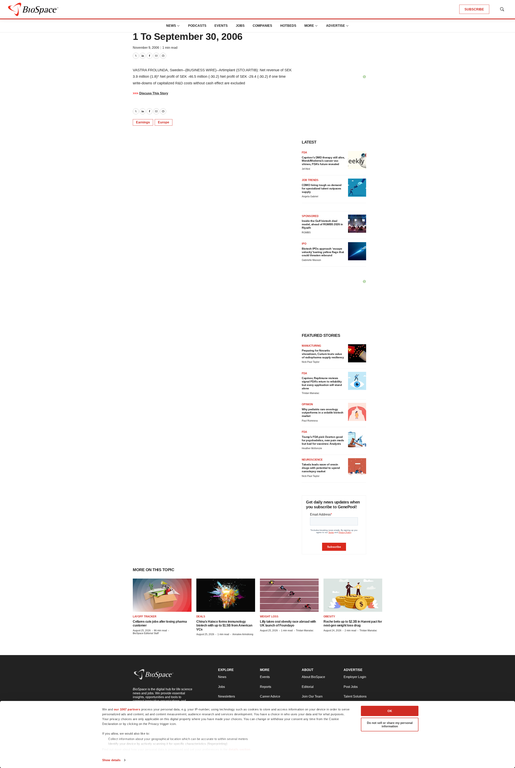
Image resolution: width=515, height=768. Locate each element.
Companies (262, 25)
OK (389, 711)
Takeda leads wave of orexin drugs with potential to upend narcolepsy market (321, 468)
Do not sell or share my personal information (390, 724)
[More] (178, 25)
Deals (200, 616)
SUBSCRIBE (474, 9)
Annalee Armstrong (242, 634)
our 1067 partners (127, 709)
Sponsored (310, 216)
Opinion (307, 404)
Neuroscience (312, 459)
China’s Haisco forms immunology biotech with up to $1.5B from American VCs (224, 625)
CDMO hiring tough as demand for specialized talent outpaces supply (322, 188)
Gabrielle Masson (311, 260)
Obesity (329, 616)
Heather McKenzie (312, 448)
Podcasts (197, 25)
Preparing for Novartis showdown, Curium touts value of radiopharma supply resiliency (323, 354)
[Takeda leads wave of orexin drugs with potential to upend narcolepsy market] (357, 467)
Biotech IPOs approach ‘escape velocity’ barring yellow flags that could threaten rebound (323, 252)
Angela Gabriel (310, 196)
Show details (111, 760)
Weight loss (269, 616)
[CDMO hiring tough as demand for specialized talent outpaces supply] (357, 188)
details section (239, 749)
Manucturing (311, 345)
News (171, 25)
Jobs (240, 25)
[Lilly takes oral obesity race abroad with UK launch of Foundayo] (289, 595)
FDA (304, 152)
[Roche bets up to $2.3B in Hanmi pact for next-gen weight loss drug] (352, 595)
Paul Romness (310, 420)
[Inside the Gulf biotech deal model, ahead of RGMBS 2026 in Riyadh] (357, 224)
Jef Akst (306, 168)
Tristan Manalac (310, 393)
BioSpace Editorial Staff (146, 633)
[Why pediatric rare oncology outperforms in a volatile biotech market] (357, 412)
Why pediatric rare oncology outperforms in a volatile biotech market (322, 413)
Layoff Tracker (144, 616)
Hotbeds (288, 25)
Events (221, 25)
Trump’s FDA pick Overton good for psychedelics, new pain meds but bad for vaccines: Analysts (323, 440)
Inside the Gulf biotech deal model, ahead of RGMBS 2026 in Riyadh (322, 224)
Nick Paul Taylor (310, 362)
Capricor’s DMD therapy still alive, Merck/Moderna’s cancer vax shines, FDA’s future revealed (323, 161)
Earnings (143, 122)
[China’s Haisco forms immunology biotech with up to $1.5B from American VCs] (225, 595)
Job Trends (310, 180)
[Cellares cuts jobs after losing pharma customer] (162, 595)
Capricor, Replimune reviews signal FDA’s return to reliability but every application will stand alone (322, 383)
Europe (163, 122)
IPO (304, 243)
